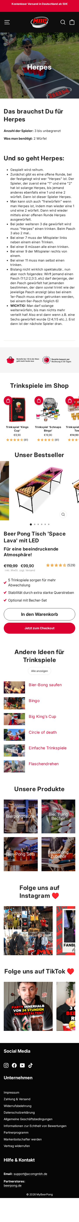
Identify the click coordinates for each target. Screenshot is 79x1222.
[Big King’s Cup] (14, 719)
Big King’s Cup (42, 716)
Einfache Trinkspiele (47, 748)
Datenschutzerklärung (19, 1112)
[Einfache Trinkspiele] (14, 751)
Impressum (11, 1092)
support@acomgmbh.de (30, 1174)
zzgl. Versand (27, 570)
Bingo (34, 700)
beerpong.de (13, 1185)
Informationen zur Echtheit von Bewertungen (35, 1126)
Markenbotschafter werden (23, 1139)
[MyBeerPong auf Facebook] (14, 1065)
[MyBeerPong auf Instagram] (6, 1065)
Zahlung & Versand (17, 1099)
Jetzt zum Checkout (39, 628)
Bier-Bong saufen (45, 684)
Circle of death (43, 732)
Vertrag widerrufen (17, 1146)
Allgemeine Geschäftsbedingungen (28, 1119)
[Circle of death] (14, 735)
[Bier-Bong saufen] (14, 687)
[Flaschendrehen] (14, 766)
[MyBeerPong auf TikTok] (30, 1065)
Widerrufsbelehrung (17, 1106)
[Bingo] (14, 703)
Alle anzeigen (39, 671)
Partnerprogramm (16, 1132)
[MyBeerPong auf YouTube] (22, 1065)
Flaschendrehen (44, 763)
